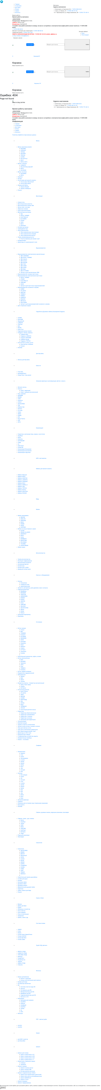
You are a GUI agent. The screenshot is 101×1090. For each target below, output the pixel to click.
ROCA (22, 168)
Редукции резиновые (23, 835)
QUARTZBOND (24, 545)
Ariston (22, 630)
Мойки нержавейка (23, 515)
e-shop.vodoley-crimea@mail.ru (20, 35)
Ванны (37, 140)
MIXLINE (23, 517)
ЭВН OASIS (23, 267)
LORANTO (23, 165)
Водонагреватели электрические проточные (30, 275)
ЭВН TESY (23, 264)
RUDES (22, 599)
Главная (17, 4)
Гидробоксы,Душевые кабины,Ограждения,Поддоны (50, 311)
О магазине (18, 6)
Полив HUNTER (22, 936)
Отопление (39, 622)
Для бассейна (39, 353)
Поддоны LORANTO (26, 336)
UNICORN (23, 828)
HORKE (22, 289)
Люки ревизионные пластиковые (30, 232)
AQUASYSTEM (24, 607)
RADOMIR (23, 148)
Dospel (22, 220)
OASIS (22, 284)
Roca (22, 766)
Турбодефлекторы (23, 228)
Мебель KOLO (21, 483)
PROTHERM (24, 302)
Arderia (22, 648)
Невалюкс (23, 643)
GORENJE (23, 297)
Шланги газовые (22, 1066)
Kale (22, 790)
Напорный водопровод (24, 614)
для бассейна (21, 1041)
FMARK (22, 524)
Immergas (23, 641)
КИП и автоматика (41, 458)
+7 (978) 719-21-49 (27, 32)
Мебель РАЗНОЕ (22, 493)
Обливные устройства (24, 909)
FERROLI (23, 295)
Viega (19, 442)
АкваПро (23, 1006)
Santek (22, 761)
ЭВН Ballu (23, 269)
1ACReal (23, 152)
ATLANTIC (23, 290)
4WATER (23, 601)
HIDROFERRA (24, 596)
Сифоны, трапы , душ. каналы (26, 818)
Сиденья (20, 801)
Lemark (22, 858)
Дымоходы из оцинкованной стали (27, 242)
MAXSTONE (24, 540)
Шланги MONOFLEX (26, 1078)
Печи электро (21, 910)
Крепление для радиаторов (28, 719)
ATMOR (22, 279)
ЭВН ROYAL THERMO (26, 257)
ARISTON (23, 292)
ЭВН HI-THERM (25, 270)
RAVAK (19, 327)
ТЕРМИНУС (24, 706)
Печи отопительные (23, 914)
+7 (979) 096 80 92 (76, 9)
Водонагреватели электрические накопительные (31, 254)
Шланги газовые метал (27, 1068)
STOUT (20, 402)
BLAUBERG (23, 218)
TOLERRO (23, 543)
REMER (20, 397)
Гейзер (22, 1008)
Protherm (23, 634)
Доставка (17, 7)
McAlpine (23, 831)
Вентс (22, 223)
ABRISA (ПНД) (21, 963)
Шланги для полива (23, 1053)
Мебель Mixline (22, 489)
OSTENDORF (21, 440)
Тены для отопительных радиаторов (28, 729)
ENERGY (23, 598)
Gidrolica (20, 439)
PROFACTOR (21, 407)
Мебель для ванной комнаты (44, 468)
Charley (23, 686)
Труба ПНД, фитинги (41, 945)
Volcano (23, 681)
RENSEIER (23, 593)
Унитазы (20, 773)
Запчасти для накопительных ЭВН (30, 272)
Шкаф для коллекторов (24, 569)
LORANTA (20, 322)
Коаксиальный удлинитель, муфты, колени (29, 656)
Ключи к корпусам (26, 978)
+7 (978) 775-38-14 (83, 12)
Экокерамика (24, 758)
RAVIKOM (23, 661)
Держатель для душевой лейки (26, 887)
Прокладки (21, 836)
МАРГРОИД (24, 699)
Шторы (20, 178)
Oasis (22, 222)
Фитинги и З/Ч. (25, 996)
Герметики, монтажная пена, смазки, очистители (31, 434)
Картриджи (21, 998)
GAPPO (22, 863)
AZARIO (23, 157)
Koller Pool (20, 329)
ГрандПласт (21, 958)
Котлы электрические (24, 658)
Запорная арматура (23, 799)
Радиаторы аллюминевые (28, 714)
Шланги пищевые (22, 1081)
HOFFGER (23, 527)
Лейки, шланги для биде (24, 890)
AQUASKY (23, 606)
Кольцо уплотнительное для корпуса (31, 980)
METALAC (23, 300)
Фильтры (38, 970)
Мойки (38, 509)
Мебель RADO (21, 476)
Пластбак (20, 371)
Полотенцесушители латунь (28, 709)
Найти (87, 44)
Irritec (19, 931)
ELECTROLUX (24, 217)
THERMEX (23, 633)
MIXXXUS (23, 873)
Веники (20, 904)
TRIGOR (23, 872)
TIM (19, 405)
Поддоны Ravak (25, 339)
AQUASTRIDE (21, 403)
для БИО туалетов (23, 1039)
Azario (22, 756)
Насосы (20, 581)
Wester (22, 609)
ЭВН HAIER (23, 265)
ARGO (22, 694)
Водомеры (21, 616)
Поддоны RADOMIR (26, 337)
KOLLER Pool (24, 158)
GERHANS (23, 520)
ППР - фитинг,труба (41, 1019)
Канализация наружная (24, 452)
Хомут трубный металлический (29, 392)
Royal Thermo (21, 418)
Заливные (23, 1064)
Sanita (22, 765)
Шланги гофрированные (24, 1082)
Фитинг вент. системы (24, 207)
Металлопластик (40, 553)
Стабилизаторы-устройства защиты (28, 736)
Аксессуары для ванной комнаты (27, 180)
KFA (19, 417)
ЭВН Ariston (24, 260)
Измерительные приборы (25, 738)
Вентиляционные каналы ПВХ (26, 205)
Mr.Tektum (23, 688)
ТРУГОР (23, 708)
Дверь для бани (22, 905)
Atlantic (23, 676)
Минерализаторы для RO (27, 991)
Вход (83, 33)
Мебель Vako (21, 486)
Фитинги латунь (22, 387)
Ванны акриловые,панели (25, 147)
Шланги (38, 1046)
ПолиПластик (21, 959)
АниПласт (23, 830)
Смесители (39, 842)
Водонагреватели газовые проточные (28, 274)
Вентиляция (39, 196)
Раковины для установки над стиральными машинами (33, 803)
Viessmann (23, 651)
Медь (37, 499)
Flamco (22, 612)
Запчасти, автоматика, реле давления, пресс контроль (33, 588)
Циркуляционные (25, 586)
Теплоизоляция (22, 721)
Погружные (24, 583)
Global (22, 611)
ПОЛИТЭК (20, 447)
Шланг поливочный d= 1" (27, 1059)
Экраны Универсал (26, 188)
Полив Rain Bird (22, 937)
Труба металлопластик (24, 559)
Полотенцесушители (23, 689)
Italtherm (23, 646)
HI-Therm (23, 649)
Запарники (21, 915)
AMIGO (20, 929)
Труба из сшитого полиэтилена (26, 724)
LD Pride (20, 410)
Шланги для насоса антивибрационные (31, 1076)
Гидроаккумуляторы (23, 589)
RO (18, 985)
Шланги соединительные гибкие (26, 1073)
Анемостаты (21, 202)
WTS (22, 1011)
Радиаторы (21, 711)
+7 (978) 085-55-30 (72, 10)
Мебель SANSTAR (22, 478)
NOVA (19, 437)
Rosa (22, 798)
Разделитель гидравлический (26, 673)
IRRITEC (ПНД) (22, 951)
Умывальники (21, 751)
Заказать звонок (17, 38)
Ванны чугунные (22, 172)
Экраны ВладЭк (25, 186)
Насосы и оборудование (42, 575)
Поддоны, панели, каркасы (25, 332)
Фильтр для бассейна (24, 359)
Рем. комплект (22, 393)
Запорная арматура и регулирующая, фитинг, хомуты (50, 381)
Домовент (23, 225)
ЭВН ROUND (24, 262)
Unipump (20, 964)
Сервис (17, 10)
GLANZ (22, 530)
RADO (22, 522)
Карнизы (20, 177)
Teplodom (23, 663)
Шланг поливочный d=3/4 (28, 1058)
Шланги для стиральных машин (26, 1061)
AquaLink (20, 400)
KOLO (22, 160)
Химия (38, 1033)
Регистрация (85, 35)
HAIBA (22, 868)
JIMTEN (20, 961)
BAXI (22, 659)
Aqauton (23, 753)
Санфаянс (38, 745)
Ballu (22, 678)
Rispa (22, 704)
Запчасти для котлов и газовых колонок (29, 726)
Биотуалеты (21, 804)
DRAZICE (23, 299)
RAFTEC (20, 408)
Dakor (22, 644)
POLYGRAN (23, 542)
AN (21, 778)
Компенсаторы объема (24, 734)
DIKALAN (23, 519)
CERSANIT (23, 150)
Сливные (23, 1063)
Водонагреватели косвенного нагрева (28, 287)
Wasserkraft (21, 321)
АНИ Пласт (21, 445)
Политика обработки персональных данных (24, 135)
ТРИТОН (23, 155)
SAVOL (22, 525)
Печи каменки (22, 912)
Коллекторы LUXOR (23, 567)
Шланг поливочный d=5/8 (28, 1056)
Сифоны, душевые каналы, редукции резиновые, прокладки (52, 812)
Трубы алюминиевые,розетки (26, 237)
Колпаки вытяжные (23, 227)
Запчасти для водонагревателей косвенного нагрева (35, 304)
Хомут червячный (25, 390)
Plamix (19, 932)
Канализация (39, 428)
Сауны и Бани (40, 898)
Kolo (22, 771)
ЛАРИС (22, 703)
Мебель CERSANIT (23, 481)
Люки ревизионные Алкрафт (28, 233)
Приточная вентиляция (24, 210)
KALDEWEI (23, 170)
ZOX (19, 420)
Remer (22, 820)
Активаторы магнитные (24, 983)
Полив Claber (21, 939)
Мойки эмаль (21, 547)
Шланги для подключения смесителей (31, 1074)
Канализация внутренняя (24, 450)
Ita (21, 1010)
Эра (22, 214)
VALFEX (20, 1027)
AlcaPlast (20, 435)
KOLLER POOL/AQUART (27, 167)
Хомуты (20, 388)
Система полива (40, 923)
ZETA (19, 422)
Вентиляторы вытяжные (24, 212)
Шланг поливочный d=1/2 (27, 1054)
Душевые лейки (22, 883)
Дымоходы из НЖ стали (24, 733)
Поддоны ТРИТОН (26, 341)
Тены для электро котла (24, 728)
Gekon (22, 679)
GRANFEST (23, 534)
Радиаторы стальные (26, 716)
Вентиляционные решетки (25, 204)
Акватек (23, 1003)
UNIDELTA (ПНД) (22, 953)
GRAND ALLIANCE (25, 532)
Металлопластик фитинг (24, 562)
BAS (19, 326)
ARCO (19, 413)
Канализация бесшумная (24, 449)
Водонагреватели (41, 248)
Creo (22, 755)
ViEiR (19, 398)
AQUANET (23, 153)
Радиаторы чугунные (26, 718)
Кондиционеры (22, 240)
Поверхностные (25, 584)
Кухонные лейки (22, 882)
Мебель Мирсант (22, 474)
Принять (3, 1087)
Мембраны (23, 591)
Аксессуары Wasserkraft (27, 182)
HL (18, 444)
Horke (22, 537)
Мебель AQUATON (23, 491)
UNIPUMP (23, 282)
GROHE (22, 862)
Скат (22, 666)
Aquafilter (23, 1001)
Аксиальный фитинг (23, 564)
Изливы (20, 880)
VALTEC (20, 1025)
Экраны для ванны (23, 185)
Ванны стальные (22, 163)
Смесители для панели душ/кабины (27, 877)
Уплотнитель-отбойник (27, 344)
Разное (20, 190)
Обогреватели (21, 674)
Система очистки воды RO (28, 986)
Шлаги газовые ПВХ (26, 1069)
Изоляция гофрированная (25, 561)
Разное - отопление (23, 739)
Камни (19, 907)
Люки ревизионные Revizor (28, 235)
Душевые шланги (22, 885)
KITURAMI (23, 636)
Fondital (23, 653)
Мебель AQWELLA (23, 484)
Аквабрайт (23, 1005)
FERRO (19, 415)
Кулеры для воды (22, 982)
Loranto (23, 760)
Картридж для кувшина (27, 1000)
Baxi (22, 631)
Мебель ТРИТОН (22, 488)
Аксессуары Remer (26, 183)
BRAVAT (23, 854)
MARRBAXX (24, 538)
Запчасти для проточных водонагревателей (33, 285)
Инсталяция (24, 775)
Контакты (17, 12)
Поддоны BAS (24, 334)
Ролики (23, 346)
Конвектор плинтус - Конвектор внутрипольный (31, 683)
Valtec (19, 412)
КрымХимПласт (22, 373)
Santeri (22, 763)
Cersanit (23, 770)
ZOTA (22, 664)
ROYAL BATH (24, 162)
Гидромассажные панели (25, 331)
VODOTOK (23, 594)
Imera (22, 602)
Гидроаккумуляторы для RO (28, 995)
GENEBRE (20, 395)
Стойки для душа (22, 878)
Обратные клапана (23, 209)
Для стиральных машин (24, 305)
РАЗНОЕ (20, 347)
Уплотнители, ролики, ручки (25, 342)
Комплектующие (22, 723)
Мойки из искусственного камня (27, 529)
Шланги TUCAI (24, 1079)
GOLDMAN (23, 173)
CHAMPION (24, 865)
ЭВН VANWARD (25, 255)
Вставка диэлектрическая (28, 1071)
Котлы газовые (22, 628)
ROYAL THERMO (25, 215)
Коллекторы (21, 566)
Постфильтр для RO (26, 990)
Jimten (22, 823)
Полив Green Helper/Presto (25, 934)
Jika (22, 768)
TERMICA (23, 294)
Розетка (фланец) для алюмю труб (30, 238)
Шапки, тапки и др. (23, 917)
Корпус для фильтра (23, 977)
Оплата (17, 9)
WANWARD (23, 638)
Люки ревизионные (23, 230)
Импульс (20, 956)
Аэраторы (20, 888)
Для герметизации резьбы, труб (26, 731)
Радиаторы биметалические (28, 713)
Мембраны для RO (26, 993)
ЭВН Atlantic (24, 259)
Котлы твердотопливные (24, 671)
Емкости (38, 365)
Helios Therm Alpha (26, 684)
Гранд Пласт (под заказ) (24, 375)
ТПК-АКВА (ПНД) (22, 954)
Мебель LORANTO (22, 479)
